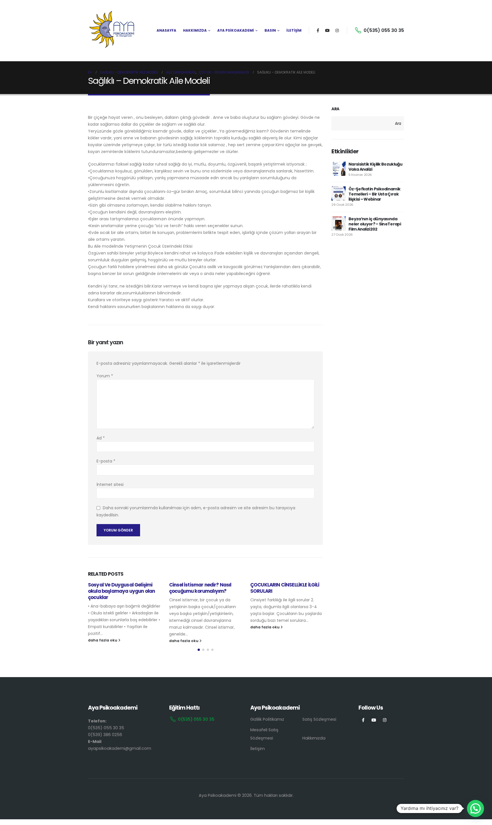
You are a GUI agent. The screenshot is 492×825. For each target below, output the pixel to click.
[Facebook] (318, 30)
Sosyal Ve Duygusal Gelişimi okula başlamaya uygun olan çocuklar (121, 591)
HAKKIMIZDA (195, 30)
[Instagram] (337, 30)
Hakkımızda (313, 738)
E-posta (106, 461)
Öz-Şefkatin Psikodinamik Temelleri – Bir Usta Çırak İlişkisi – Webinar (374, 194)
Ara (335, 109)
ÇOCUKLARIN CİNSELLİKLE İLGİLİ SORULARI (284, 587)
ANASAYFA (166, 30)
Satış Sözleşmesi (319, 719)
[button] (198, 649)
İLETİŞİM (294, 30)
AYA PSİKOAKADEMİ (235, 30)
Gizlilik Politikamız (267, 719)
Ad (101, 438)
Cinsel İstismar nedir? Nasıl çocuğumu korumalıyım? (200, 587)
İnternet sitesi (110, 484)
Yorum (105, 376)
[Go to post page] (338, 169)
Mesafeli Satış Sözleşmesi (264, 734)
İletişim (257, 748)
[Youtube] (327, 30)
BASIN (270, 30)
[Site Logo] (112, 30)
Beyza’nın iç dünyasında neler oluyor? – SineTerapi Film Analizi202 (374, 224)
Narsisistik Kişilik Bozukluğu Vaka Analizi (375, 166)
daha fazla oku (103, 640)
